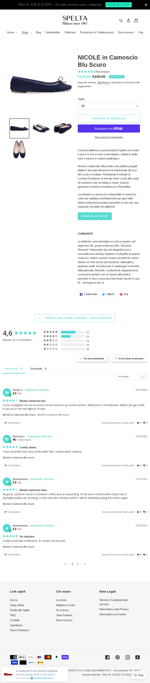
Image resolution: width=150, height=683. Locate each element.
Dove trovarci (64, 620)
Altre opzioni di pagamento (109, 137)
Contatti (14, 620)
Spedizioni (16, 625)
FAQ (13, 615)
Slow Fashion (64, 615)
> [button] (85, 564)
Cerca (13, 600)
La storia (61, 600)
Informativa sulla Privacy (114, 609)
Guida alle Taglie (19, 610)
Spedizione (103, 82)
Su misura (62, 610)
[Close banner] (146, 5)
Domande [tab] (36, 368)
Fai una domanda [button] (94, 358)
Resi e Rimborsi (19, 630)
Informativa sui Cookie (112, 614)
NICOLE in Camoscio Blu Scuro (19, 414)
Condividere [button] (13, 422)
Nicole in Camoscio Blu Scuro (18, 457)
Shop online (17, 605)
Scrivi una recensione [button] (130, 358)
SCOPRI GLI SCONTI (118, 4)
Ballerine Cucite (65, 605)
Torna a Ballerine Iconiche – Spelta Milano (78, 318)
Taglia (81, 99)
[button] (139, 422)
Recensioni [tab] (11, 368)
